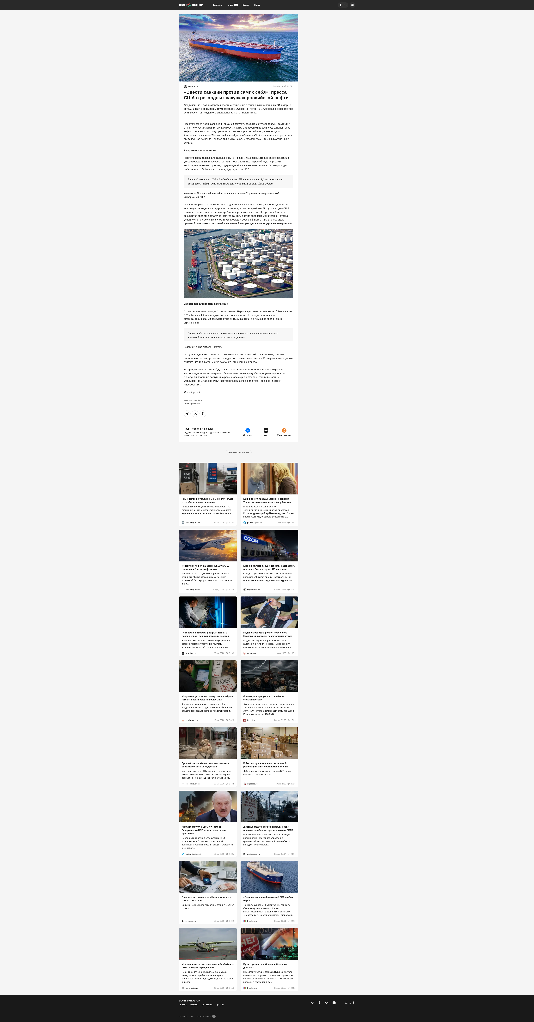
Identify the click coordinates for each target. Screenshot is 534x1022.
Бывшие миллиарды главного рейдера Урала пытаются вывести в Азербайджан (267, 501)
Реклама (183, 1005)
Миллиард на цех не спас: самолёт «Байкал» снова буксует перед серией (208, 966)
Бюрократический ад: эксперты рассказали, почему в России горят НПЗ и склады (269, 567)
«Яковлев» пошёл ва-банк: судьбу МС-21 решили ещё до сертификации (205, 567)
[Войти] (352, 5)
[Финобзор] (191, 5)
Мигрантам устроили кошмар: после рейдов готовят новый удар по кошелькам (207, 698)
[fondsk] (244, 720)
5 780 (231, 523)
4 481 (293, 523)
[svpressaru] (244, 783)
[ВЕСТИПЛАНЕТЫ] (183, 720)
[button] (187, 413)
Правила (220, 1005)
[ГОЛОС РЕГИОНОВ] (244, 589)
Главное (217, 5)
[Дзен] (334, 1003)
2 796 (293, 720)
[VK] (327, 1003)
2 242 (231, 921)
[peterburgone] (183, 653)
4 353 (231, 589)
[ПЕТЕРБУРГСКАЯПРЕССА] (183, 589)
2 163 (293, 921)
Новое (232, 5)
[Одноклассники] (319, 1003)
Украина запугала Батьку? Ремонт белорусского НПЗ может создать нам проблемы (204, 830)
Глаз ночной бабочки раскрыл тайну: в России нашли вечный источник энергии (205, 634)
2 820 (231, 720)
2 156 (231, 988)
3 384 (293, 589)
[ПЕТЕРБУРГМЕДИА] (183, 522)
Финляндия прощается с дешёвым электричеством (263, 698)
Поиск (257, 5)
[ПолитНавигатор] (244, 522)
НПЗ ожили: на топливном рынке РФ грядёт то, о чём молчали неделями (207, 501)
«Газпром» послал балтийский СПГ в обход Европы (268, 899)
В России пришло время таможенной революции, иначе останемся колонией (266, 765)
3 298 (231, 653)
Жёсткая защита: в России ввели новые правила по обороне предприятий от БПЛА (268, 828)
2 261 (293, 854)
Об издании (207, 1005)
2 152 (293, 988)
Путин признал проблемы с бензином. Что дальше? (268, 966)
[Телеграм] (312, 1003)
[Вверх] (350, 1003)
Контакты (194, 1005)
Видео (245, 5)
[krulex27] (185, 86)
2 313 (293, 784)
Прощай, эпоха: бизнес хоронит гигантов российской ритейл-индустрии (205, 765)
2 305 (231, 854)
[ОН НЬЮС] (244, 653)
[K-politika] (244, 920)
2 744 (231, 784)
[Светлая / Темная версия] (343, 5)
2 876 (293, 653)
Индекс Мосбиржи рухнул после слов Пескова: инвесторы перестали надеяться (267, 634)
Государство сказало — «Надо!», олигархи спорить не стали (206, 899)
